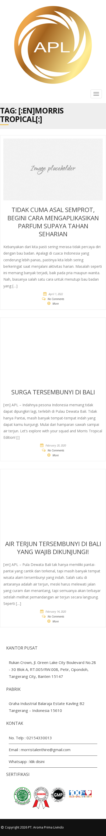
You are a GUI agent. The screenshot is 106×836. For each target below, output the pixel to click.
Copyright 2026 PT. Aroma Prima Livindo (34, 827)
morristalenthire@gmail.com (45, 749)
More (55, 303)
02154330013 (39, 737)
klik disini (37, 761)
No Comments (56, 299)
